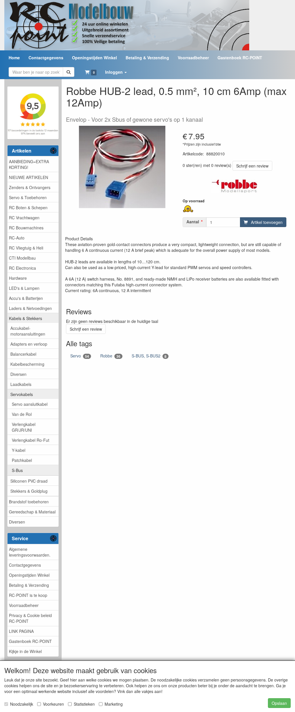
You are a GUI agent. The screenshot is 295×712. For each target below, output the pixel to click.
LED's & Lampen (24, 288)
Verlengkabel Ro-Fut (30, 440)
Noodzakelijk (21, 704)
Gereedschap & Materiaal (32, 512)
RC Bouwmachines (26, 228)
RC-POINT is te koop (28, 595)
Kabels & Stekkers (25, 318)
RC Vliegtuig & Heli (26, 248)
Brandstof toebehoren (29, 502)
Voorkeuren (53, 704)
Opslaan (279, 703)
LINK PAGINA (21, 631)
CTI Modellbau (22, 258)
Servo (79, 356)
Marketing (114, 704)
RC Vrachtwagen (24, 217)
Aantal (192, 222)
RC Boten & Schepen (28, 207)
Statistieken (84, 704)
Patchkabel (22, 460)
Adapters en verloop (28, 344)
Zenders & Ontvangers (29, 187)
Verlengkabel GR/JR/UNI (23, 427)
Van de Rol (22, 414)
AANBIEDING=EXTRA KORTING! (29, 164)
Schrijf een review (252, 166)
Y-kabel (18, 450)
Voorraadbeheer (24, 605)
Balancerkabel (23, 354)
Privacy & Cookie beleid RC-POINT (30, 618)
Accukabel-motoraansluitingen (27, 331)
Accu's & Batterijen (26, 298)
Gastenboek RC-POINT (30, 641)
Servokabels (21, 394)
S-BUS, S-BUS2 (149, 356)
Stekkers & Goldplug (29, 491)
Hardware (18, 278)
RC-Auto (16, 238)
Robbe (110, 356)
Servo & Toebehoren (28, 197)
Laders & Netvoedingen (30, 308)
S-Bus (17, 470)
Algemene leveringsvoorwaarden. (29, 552)
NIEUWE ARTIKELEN (28, 177)
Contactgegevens (25, 565)
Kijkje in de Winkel (25, 651)
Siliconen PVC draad (29, 481)
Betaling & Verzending (29, 585)
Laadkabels (20, 384)
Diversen (18, 374)
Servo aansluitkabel (30, 404)
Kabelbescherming (27, 364)
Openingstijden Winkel (29, 575)
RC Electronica (22, 268)
